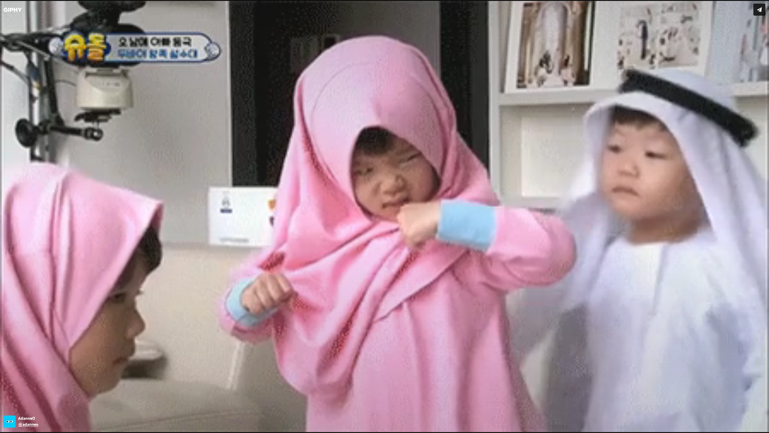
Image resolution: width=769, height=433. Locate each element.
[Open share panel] (759, 10)
